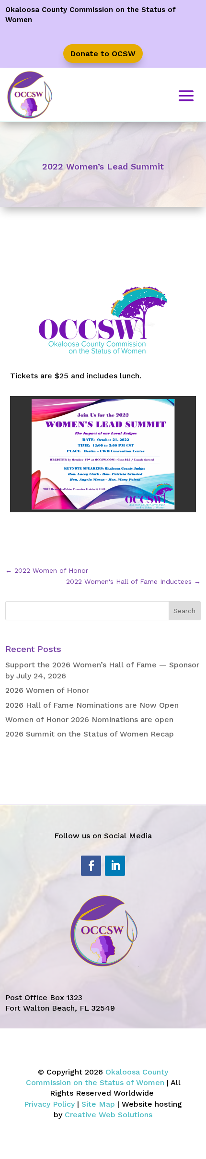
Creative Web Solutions (108, 1114)
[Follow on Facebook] (91, 866)
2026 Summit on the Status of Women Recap (89, 733)
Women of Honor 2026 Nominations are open (89, 719)
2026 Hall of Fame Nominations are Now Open (92, 705)
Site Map (98, 1104)
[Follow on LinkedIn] (115, 866)
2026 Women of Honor (47, 690)
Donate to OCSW (103, 53)
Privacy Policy (49, 1104)
